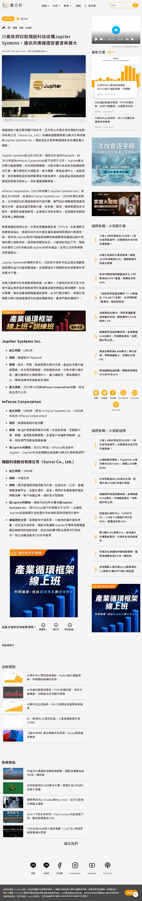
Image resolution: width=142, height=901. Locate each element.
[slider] (103, 39)
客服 (21, 27)
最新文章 (98, 52)
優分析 (100, 94)
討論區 (28, 27)
